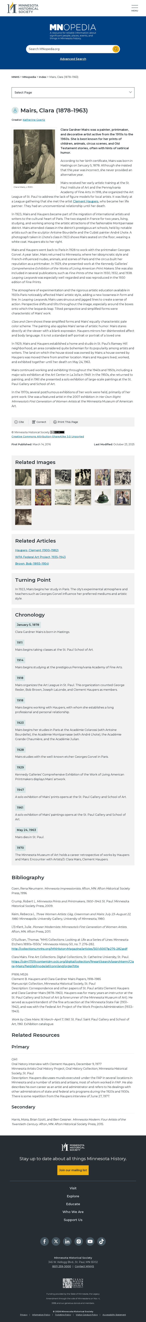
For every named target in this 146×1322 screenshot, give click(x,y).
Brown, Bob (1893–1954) (32, 563)
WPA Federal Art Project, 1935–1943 (40, 557)
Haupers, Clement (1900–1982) (37, 550)
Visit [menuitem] (73, 1188)
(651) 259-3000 (61, 1266)
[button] (135, 8)
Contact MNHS (84, 1266)
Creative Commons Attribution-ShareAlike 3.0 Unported (48, 436)
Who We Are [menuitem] (73, 1212)
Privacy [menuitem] (23, 1314)
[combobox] (73, 49)
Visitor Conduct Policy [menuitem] (87, 1314)
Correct (41, 422)
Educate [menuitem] (73, 1204)
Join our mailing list (73, 1170)
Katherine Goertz (34, 119)
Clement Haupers (85, 201)
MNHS (16, 77)
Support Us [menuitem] (73, 1220)
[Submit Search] (116, 49)
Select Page (23, 92)
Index (43, 77)
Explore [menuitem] (73, 1196)
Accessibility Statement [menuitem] (114, 1314)
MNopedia (29, 77)
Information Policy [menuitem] (41, 1314)
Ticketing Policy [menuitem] (63, 1314)
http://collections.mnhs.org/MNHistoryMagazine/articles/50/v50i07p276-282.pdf (69, 949)
